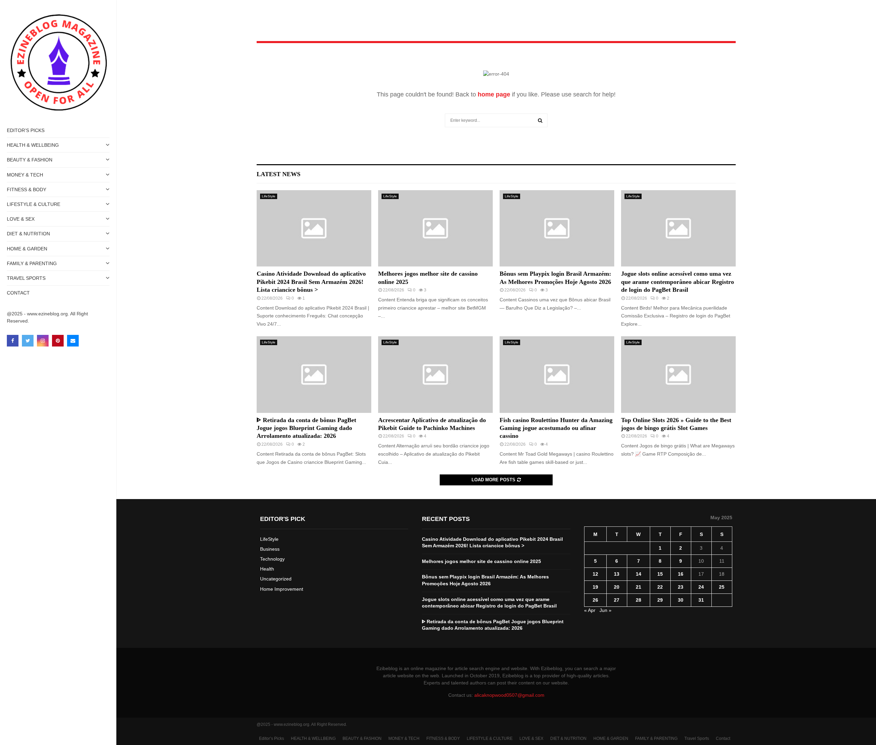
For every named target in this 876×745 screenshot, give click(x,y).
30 (680, 600)
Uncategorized (276, 578)
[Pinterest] (58, 341)
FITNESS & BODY (26, 189)
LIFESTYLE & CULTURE (33, 204)
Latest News (278, 174)
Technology (272, 559)
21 (638, 587)
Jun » (605, 610)
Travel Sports (26, 278)
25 (721, 587)
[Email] (73, 341)
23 (680, 587)
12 (595, 574)
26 (595, 600)
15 (660, 574)
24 (701, 587)
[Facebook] (12, 341)
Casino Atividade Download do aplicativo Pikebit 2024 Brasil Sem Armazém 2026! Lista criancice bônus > (311, 281)
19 (595, 587)
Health (267, 569)
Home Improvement (281, 589)
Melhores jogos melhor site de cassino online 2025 (481, 561)
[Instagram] (43, 341)
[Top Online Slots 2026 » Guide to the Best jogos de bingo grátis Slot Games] (678, 374)
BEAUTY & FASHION (29, 159)
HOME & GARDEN (27, 248)
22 (660, 587)
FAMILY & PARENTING (32, 263)
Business (270, 549)
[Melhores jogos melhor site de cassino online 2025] (435, 228)
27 (616, 600)
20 (616, 587)
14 (638, 574)
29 (660, 600)
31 (701, 600)
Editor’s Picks (25, 130)
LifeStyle (268, 196)
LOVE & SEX (21, 219)
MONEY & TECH (25, 175)
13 (616, 574)
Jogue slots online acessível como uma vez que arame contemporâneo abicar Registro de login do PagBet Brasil (677, 281)
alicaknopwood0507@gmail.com (509, 695)
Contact (18, 293)
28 (638, 600)
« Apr (589, 610)
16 (680, 574)
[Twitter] (28, 341)
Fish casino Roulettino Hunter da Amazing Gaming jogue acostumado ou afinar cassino (556, 428)
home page (494, 94)
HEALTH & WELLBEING (33, 145)
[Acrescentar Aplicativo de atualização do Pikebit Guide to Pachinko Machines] (435, 374)
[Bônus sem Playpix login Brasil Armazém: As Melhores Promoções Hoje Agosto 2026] (557, 228)
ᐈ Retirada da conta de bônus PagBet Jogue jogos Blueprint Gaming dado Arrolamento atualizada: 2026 (306, 428)
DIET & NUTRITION (28, 233)
